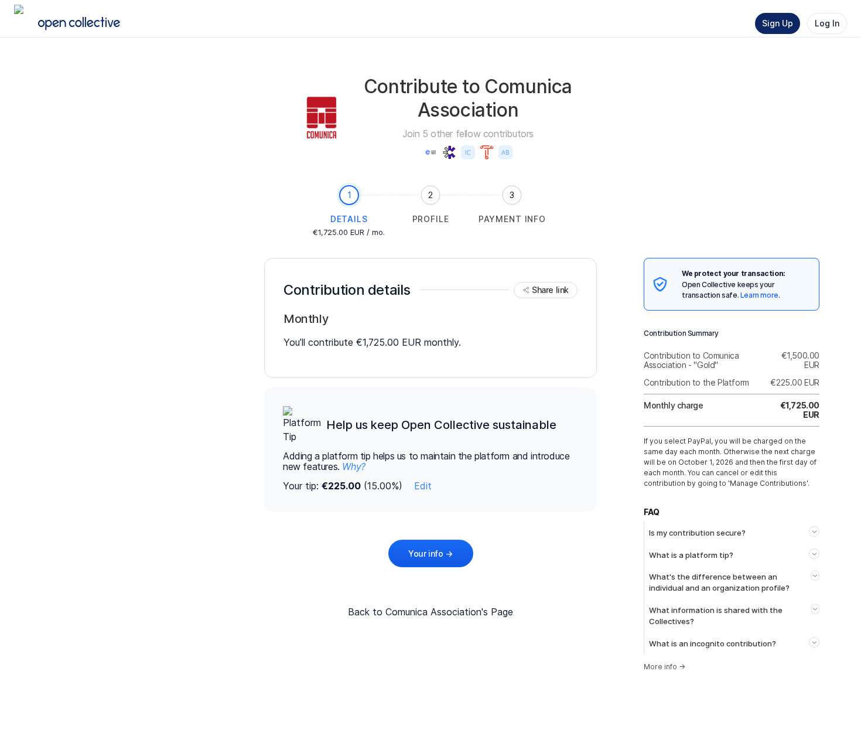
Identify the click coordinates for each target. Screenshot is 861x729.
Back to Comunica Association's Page (430, 612)
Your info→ (430, 553)
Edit (423, 486)
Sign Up (777, 23)
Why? (353, 466)
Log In (827, 23)
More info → (664, 666)
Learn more (759, 295)
